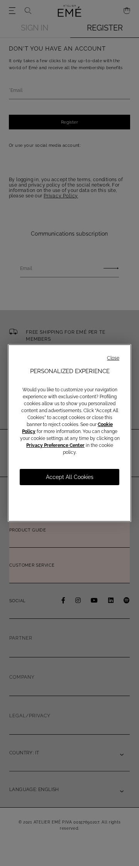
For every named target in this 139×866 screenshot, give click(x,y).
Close (113, 358)
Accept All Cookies (69, 477)
